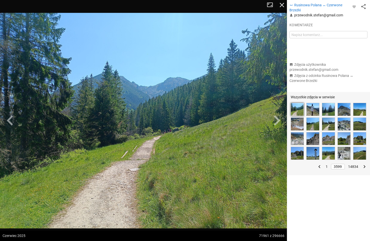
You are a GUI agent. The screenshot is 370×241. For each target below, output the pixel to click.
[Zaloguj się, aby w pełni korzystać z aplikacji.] (354, 7)
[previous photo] (10, 120)
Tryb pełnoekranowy (272, 5)
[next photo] (277, 120)
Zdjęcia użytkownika (313, 67)
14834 (353, 167)
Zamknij (282, 5)
